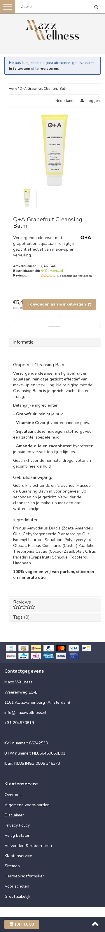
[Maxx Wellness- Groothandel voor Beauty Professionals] (52, 29)
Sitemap (12, 866)
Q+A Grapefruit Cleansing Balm (43, 89)
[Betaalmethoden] (52, 652)
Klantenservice (18, 856)
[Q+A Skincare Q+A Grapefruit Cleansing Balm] (27, 198)
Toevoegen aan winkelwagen (57, 304)
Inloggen (92, 100)
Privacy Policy (17, 825)
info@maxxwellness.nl (25, 712)
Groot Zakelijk (17, 896)
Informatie (23, 342)
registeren (48, 68)
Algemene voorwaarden (27, 805)
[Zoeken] (96, 7)
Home (13, 89)
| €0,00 (24, 924)
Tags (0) (21, 617)
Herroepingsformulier (24, 876)
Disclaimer (14, 815)
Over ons (13, 795)
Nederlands (65, 100)
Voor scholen (17, 886)
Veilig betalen (17, 835)
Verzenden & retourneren (28, 845)
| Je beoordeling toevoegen (74, 276)
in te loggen (19, 68)
